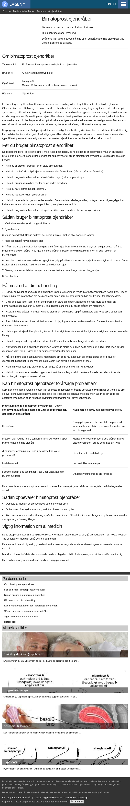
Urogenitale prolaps (16, 690)
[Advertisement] (21, 33)
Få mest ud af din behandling (20, 600)
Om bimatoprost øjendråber (19, 584)
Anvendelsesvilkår (21, 797)
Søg (109, 4)
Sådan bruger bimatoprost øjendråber (24, 595)
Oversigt (83, 797)
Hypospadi (10, 762)
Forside (7, 11)
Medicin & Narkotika (24, 11)
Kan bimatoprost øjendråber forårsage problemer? (31, 605)
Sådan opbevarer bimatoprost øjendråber (26, 611)
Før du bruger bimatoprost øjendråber (24, 589)
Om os (5, 797)
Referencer (10, 622)
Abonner (78, 801)
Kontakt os (70, 797)
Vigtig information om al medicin (21, 616)
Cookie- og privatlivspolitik (48, 797)
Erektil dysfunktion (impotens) (22, 654)
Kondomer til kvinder (17, 726)
